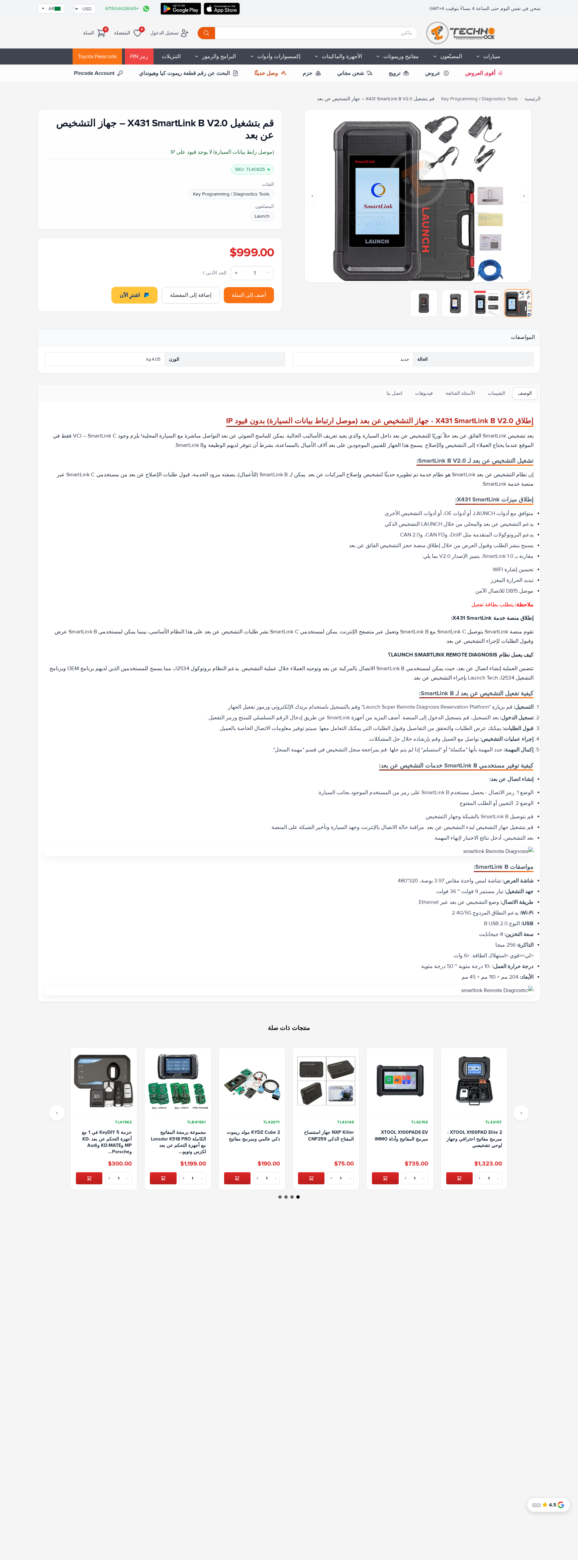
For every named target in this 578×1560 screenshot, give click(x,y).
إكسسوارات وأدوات (278, 56)
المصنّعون (451, 56)
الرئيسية (532, 99)
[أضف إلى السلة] (459, 1178)
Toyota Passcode (97, 56)
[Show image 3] (455, 303)
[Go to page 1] (298, 1197)
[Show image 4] (424, 303)
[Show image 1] (518, 303)
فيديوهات (424, 393)
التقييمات (496, 393)
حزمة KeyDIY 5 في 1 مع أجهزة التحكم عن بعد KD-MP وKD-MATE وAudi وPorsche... (107, 1142)
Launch (262, 216)
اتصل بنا (394, 393)
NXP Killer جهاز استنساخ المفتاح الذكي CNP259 (329, 1135)
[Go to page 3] (286, 1197)
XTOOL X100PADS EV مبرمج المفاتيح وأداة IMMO (401, 1135)
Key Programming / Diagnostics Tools (479, 99)
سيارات (491, 56)
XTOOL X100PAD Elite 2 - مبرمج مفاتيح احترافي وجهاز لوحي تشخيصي (474, 1138)
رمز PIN (139, 56)
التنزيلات (171, 56)
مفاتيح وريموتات (401, 56)
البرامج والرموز (219, 56)
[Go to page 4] (280, 1197)
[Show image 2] (486, 303)
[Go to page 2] (292, 1197)
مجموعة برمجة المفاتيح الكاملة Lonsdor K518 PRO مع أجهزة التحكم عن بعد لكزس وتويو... (178, 1142)
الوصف (525, 393)
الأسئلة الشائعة (460, 393)
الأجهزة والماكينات (342, 56)
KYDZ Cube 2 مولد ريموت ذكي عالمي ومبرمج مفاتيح (253, 1135)
